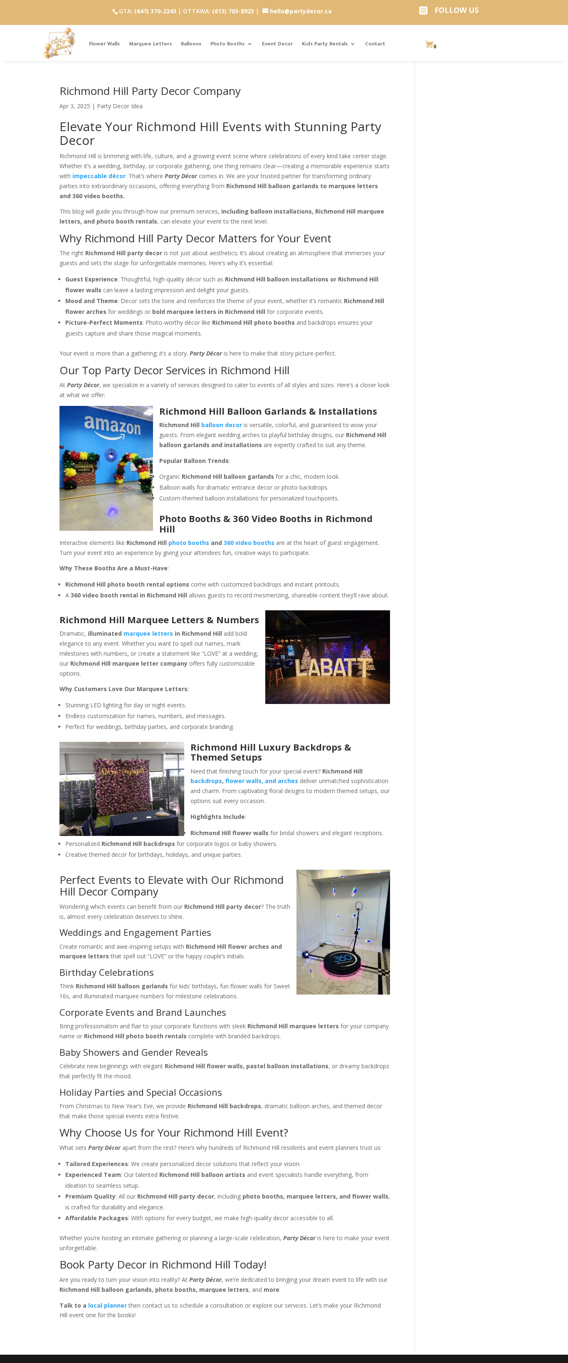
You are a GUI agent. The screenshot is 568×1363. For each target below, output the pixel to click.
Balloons (191, 43)
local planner (107, 1305)
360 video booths (249, 543)
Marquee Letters (150, 43)
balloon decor (221, 425)
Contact (375, 43)
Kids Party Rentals (325, 43)
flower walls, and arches (261, 781)
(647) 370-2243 (155, 11)
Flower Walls (104, 43)
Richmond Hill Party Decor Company (150, 90)
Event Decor (277, 43)
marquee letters (148, 633)
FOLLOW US (457, 10)
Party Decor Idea (120, 106)
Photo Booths (227, 43)
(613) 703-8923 (233, 11)
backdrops (206, 781)
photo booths (188, 543)
